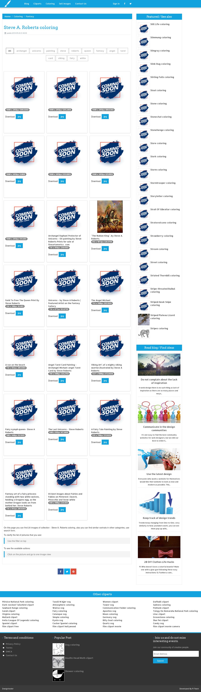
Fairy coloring (60, 611)
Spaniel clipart (9, 623)
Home (8, 16)
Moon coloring (110, 614)
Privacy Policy (13, 644)
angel (112, 51)
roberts (75, 51)
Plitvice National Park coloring (18, 601)
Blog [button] (26, 3)
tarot (123, 51)
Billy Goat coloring (112, 620)
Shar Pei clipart (160, 620)
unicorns (36, 51)
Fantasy (30, 16)
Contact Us (80, 3)
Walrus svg (58, 608)
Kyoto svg (58, 620)
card (50, 58)
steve (63, 51)
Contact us (11, 655)
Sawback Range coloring (15, 608)
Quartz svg (108, 623)
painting (50, 51)
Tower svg (108, 605)
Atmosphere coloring (63, 605)
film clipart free (10, 626)
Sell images (65, 3)
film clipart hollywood (64, 626)
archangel (21, 51)
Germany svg (109, 617)
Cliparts (37, 3)
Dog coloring (72, 644)
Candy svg (158, 623)
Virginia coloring (10, 614)
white (83, 58)
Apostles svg (109, 611)
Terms (9, 647)
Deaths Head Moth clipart (79, 658)
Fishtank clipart (161, 608)
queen (87, 51)
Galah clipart (8, 611)
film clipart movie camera (166, 626)
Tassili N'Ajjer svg (62, 601)
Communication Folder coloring (119, 608)
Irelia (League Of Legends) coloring (20, 620)
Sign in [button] (116, 3)
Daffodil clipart (161, 601)
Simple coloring (61, 617)
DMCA (9, 651)
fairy (72, 58)
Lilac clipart (159, 614)
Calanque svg (60, 614)
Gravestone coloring (163, 617)
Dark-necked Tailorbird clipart (18, 605)
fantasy (100, 51)
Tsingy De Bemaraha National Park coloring (175, 611)
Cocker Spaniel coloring (65, 623)
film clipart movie (112, 626)
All (9, 51)
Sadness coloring (162, 605)
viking (61, 58)
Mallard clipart (9, 617)
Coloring (50, 3)
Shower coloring (74, 671)
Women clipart (110, 601)
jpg (19, 116)
